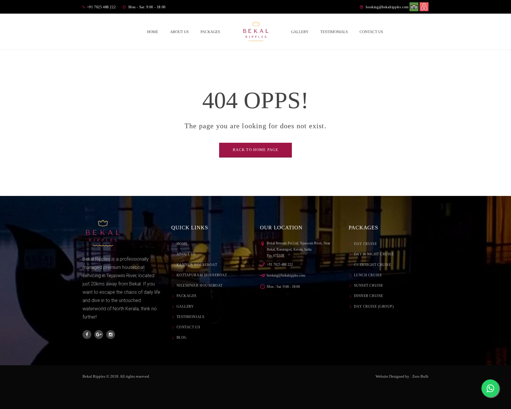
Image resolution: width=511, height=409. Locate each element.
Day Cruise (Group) (374, 306)
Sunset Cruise (368, 285)
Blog (182, 337)
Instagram (110, 334)
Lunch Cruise (368, 275)
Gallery (185, 306)
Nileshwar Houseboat (200, 285)
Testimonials (190, 317)
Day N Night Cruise (374, 254)
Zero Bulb (420, 376)
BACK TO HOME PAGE (255, 149)
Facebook (87, 334)
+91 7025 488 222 (280, 264)
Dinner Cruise (368, 296)
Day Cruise (365, 244)
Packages (187, 296)
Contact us (188, 327)
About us (186, 254)
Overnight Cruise (372, 265)
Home (182, 244)
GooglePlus (98, 334)
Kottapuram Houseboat (202, 275)
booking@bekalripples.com (387, 7)
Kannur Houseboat (197, 265)
